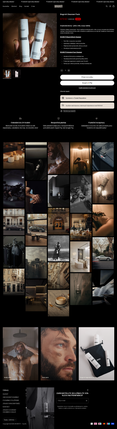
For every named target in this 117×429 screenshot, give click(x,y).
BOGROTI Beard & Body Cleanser (70, 37)
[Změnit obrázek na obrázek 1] (7, 74)
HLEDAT (5, 394)
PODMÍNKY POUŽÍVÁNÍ (11, 400)
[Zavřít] (87, 389)
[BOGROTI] (58, 6)
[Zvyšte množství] (68, 70)
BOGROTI (18, 424)
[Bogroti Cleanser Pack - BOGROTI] (30, 40)
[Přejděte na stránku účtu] (110, 6)
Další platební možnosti (87, 88)
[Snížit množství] (61, 70)
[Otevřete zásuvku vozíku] (113, 6)
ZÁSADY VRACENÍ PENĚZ (11, 403)
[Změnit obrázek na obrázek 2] (16, 74)
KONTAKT (6, 407)
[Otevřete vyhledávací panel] (106, 6)
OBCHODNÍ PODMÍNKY (11, 397)
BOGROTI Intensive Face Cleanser (71, 52)
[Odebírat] (86, 400)
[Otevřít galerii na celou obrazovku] (53, 64)
